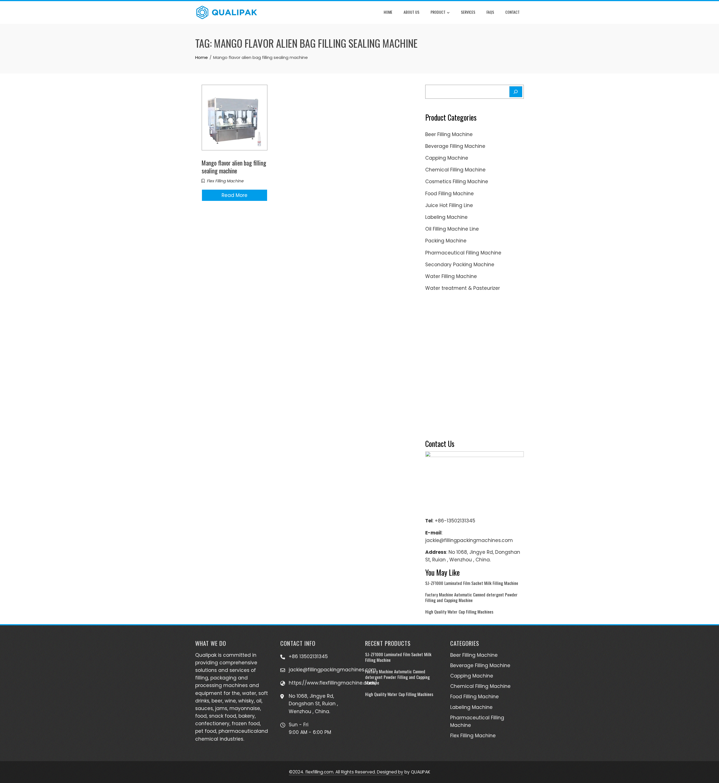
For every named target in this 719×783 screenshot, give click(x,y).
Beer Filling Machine (449, 134)
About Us (411, 12)
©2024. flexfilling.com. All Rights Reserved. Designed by (346, 772)
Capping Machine (446, 158)
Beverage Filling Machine (455, 146)
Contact (512, 12)
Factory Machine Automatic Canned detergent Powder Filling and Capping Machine (471, 597)
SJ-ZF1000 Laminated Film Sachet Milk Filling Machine (471, 583)
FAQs (490, 12)
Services (468, 12)
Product (438, 12)
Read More (234, 195)
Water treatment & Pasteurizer (462, 288)
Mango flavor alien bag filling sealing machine (234, 166)
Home (388, 12)
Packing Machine (446, 240)
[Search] (515, 91)
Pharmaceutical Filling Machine (463, 252)
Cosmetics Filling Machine (456, 181)
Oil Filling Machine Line (452, 229)
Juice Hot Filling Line (449, 205)
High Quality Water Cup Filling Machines (459, 611)
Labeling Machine (446, 217)
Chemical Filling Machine (455, 169)
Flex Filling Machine (225, 181)
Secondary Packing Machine (459, 264)
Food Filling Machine (449, 193)
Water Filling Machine (451, 276)
